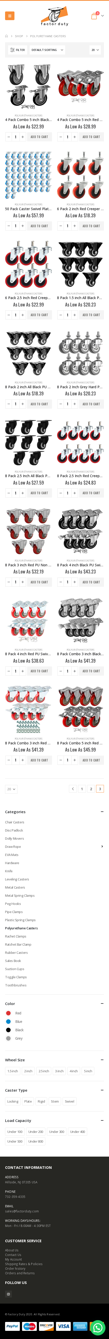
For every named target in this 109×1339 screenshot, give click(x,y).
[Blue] (8, 1021)
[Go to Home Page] (6, 36)
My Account (13, 1259)
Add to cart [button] (39, 137)
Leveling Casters (17, 879)
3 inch (59, 1071)
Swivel (69, 1101)
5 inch (88, 1071)
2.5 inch (44, 1071)
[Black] (8, 1030)
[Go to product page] (28, 86)
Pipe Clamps (14, 911)
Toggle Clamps (16, 977)
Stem (55, 1101)
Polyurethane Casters (29, 115)
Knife (9, 871)
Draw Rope (13, 846)
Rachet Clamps (15, 936)
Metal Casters (15, 887)
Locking (12, 1101)
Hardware (12, 863)
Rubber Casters (16, 952)
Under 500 (14, 1141)
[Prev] (73, 789)
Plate (28, 1101)
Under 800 (35, 1141)
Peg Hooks (13, 903)
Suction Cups (14, 969)
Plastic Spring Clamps (20, 920)
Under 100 (14, 1131)
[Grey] (8, 1038)
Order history (15, 1268)
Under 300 (56, 1131)
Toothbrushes (15, 985)
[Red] (8, 1013)
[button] (9, 15)
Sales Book (13, 960)
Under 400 (77, 1131)
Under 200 (35, 1131)
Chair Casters (14, 822)
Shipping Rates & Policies (24, 1264)
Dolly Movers (14, 838)
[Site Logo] (54, 16)
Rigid (41, 1101)
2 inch (28, 1071)
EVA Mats (12, 854)
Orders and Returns (20, 1273)
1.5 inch (12, 1071)
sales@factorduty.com (22, 1211)
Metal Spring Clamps (20, 895)
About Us (12, 1250)
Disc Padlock (14, 830)
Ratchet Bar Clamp (18, 944)
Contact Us (13, 1255)
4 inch (73, 1071)
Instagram (8, 1294)
